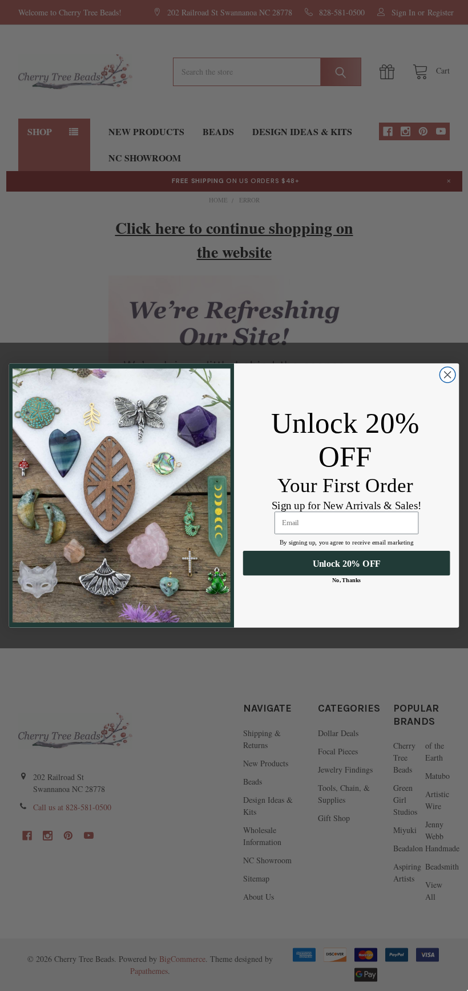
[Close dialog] (447, 375)
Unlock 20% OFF (347, 563)
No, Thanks (346, 580)
